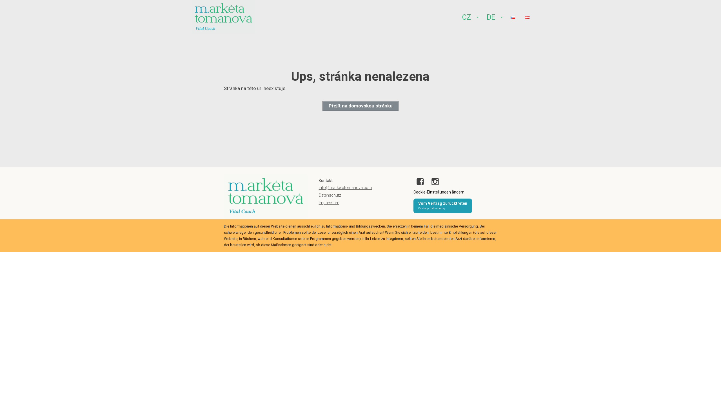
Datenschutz (330, 195)
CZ (466, 17)
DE (491, 17)
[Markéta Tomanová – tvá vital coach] (223, 17)
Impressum (329, 203)
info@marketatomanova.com (345, 187)
